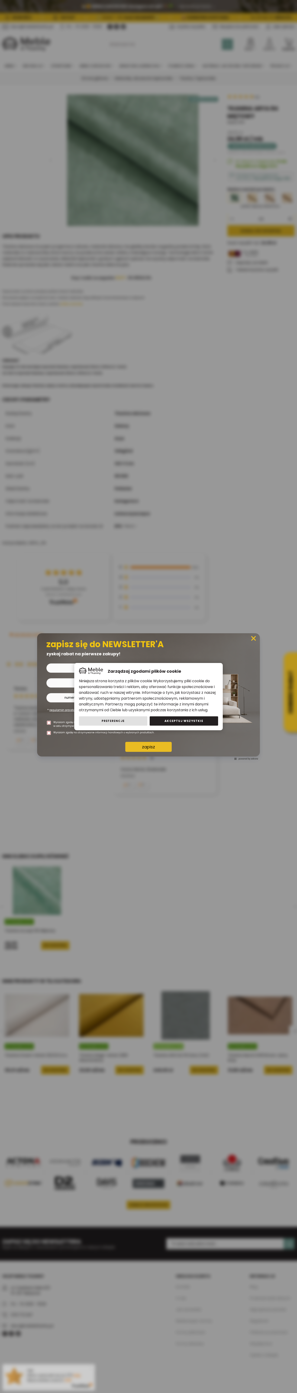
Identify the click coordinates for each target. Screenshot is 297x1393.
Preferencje (113, 721)
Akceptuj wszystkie (184, 721)
